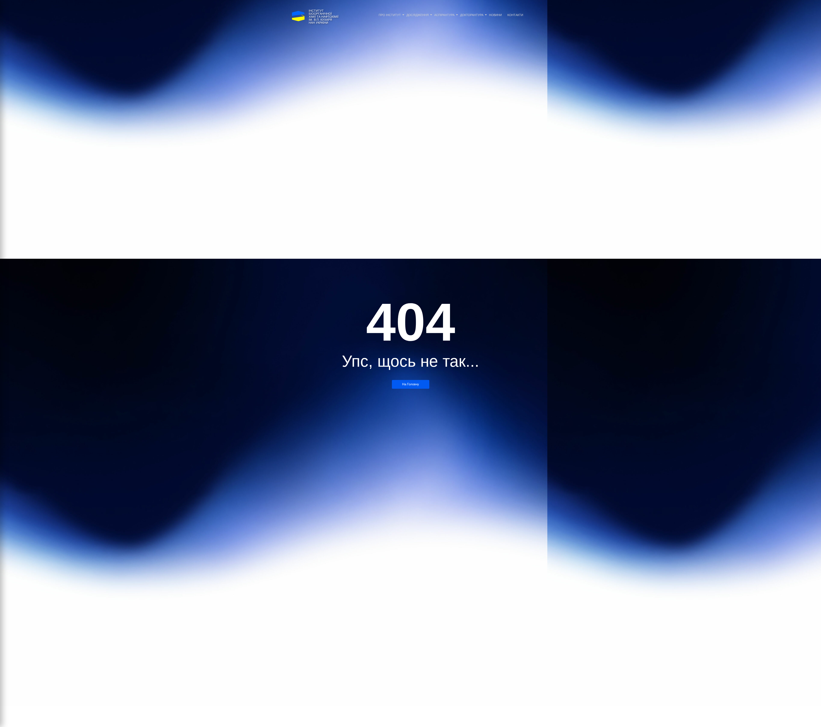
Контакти (515, 15)
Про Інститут (390, 15)
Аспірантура (444, 15)
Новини (495, 15)
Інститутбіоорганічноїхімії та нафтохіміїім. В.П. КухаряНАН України (323, 16)
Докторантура (471, 15)
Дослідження (417, 15)
